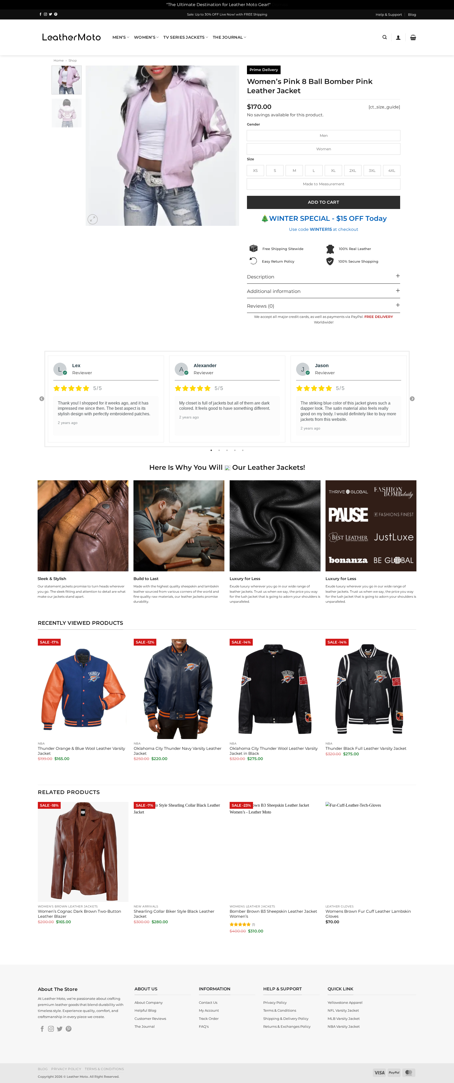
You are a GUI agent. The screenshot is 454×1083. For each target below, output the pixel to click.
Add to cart (323, 202)
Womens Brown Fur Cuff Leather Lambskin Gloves (368, 914)
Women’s (144, 37)
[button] (385, 37)
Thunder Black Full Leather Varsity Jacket (366, 748)
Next (412, 399)
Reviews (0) (260, 306)
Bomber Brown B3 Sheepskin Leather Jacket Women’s (273, 914)
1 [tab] (212, 450)
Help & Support (389, 14)
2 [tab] (219, 450)
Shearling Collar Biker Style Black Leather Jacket (174, 914)
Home (59, 60)
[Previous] (95, 146)
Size (250, 159)
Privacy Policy (66, 1069)
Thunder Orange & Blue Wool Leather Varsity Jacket (81, 751)
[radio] (323, 135)
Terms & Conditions (104, 1069)
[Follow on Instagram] (45, 14)
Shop (73, 60)
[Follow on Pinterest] (55, 14)
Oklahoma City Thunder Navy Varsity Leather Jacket (177, 751)
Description (260, 277)
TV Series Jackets (183, 37)
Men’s (119, 37)
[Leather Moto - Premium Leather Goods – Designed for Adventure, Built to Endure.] (71, 37)
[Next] (229, 146)
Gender (253, 124)
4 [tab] (235, 450)
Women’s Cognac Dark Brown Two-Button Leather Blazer (79, 914)
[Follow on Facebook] (40, 14)
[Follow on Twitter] (50, 14)
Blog (412, 14)
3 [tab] (227, 450)
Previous (42, 399)
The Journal (228, 37)
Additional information (274, 291)
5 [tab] (243, 450)
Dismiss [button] (280, 4)
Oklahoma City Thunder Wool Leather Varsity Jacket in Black (274, 751)
